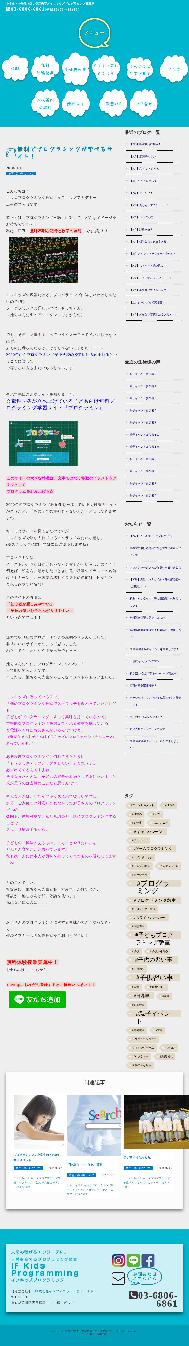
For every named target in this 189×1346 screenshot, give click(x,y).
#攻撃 (135, 987)
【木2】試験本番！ (141, 229)
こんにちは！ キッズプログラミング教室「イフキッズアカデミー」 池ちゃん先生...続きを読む (90, 1189)
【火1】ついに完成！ (143, 217)
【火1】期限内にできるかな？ (148, 290)
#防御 (159, 1030)
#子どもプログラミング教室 (154, 935)
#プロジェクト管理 (143, 909)
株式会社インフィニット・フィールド (64, 1291)
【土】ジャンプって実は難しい (149, 302)
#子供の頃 (138, 969)
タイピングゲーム (143, 1047)
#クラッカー (139, 840)
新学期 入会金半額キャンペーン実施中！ (154, 673)
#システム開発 (141, 866)
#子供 (135, 951)
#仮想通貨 (138, 926)
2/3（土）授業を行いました (146, 716)
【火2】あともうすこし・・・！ (149, 205)
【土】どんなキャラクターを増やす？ (153, 253)
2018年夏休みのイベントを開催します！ (154, 649)
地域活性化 (166, 1056)
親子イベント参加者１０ (144, 446)
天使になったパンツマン (144, 661)
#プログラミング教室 (155, 900)
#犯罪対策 (138, 1005)
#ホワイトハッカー (149, 918)
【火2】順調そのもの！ (144, 156)
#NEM (156, 814)
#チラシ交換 (139, 875)
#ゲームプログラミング (152, 848)
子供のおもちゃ (141, 1065)
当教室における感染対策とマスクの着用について (155, 552)
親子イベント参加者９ (143, 459)
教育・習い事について (21, 173)
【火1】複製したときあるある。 (149, 241)
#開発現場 (138, 1030)
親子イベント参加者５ (143, 373)
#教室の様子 (157, 987)
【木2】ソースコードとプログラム (151, 535)
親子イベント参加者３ (143, 398)
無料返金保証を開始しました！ (149, 617)
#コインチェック (142, 857)
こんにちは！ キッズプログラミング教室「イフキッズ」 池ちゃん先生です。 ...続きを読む (37, 1182)
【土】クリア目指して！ (144, 180)
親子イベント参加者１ (143, 422)
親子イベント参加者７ (143, 483)
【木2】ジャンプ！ (141, 192)
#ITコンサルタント (142, 805)
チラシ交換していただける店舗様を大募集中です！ (155, 701)
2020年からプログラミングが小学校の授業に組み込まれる (58, 355)
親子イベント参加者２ (143, 410)
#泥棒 (165, 996)
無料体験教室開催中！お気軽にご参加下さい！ (155, 633)
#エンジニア (160, 822)
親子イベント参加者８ (143, 471)
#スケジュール (170, 866)
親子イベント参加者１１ (144, 434)
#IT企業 (170, 805)
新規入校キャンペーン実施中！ (149, 728)
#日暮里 (141, 995)
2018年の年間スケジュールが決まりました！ (154, 745)
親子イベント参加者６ (143, 495)
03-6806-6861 (28, 9)
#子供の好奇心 (159, 951)
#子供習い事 (154, 977)
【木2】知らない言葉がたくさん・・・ (153, 314)
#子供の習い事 (154, 960)
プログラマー (140, 1056)
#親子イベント (153, 1013)
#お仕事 (137, 822)
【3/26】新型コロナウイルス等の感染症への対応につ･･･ (155, 583)
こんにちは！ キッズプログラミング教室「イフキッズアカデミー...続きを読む (147, 1182)
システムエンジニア (144, 1039)
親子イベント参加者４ (143, 386)
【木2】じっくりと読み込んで (148, 265)
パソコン (170, 1047)
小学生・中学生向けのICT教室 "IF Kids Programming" (104, 1331)
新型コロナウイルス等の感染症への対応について (155, 602)
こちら (33, 970)
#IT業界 (137, 814)
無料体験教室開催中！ (143, 685)
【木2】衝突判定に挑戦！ (145, 144)
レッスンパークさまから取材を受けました (155, 567)
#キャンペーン (148, 831)
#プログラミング (153, 883)
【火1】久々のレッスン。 (145, 168)
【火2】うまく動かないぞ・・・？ (151, 278)
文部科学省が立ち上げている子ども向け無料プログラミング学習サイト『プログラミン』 (60, 404)
